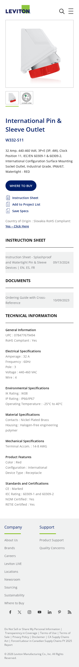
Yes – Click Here (17, 226)
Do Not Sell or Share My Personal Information (32, 629)
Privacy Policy (21, 637)
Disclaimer (38, 637)
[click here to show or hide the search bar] (62, 11)
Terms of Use (48, 633)
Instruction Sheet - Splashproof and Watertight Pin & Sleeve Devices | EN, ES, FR (28, 262)
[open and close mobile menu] (71, 11)
